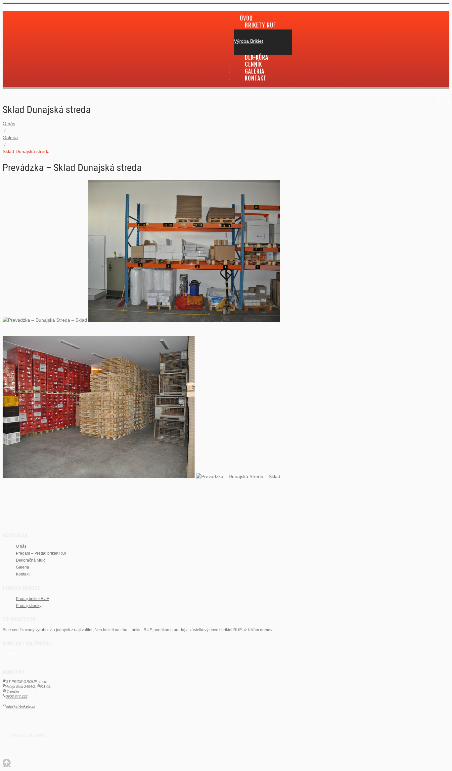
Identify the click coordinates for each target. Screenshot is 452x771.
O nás (9, 123)
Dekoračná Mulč (30, 560)
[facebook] (448, 102)
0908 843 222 (16, 696)
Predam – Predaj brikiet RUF (42, 553)
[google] (440, 102)
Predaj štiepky (28, 605)
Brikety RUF (260, 25)
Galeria (10, 137)
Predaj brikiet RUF (32, 598)
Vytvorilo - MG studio (28, 735)
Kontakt (256, 78)
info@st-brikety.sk (20, 706)
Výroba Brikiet (248, 41)
